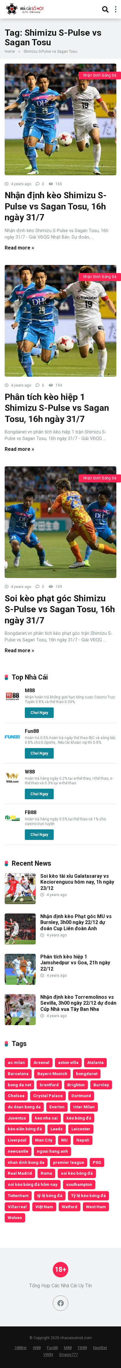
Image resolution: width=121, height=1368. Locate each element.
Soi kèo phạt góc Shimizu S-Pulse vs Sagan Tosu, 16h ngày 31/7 (60, 609)
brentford (49, 1084)
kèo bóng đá (78, 1117)
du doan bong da (24, 1106)
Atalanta (95, 1062)
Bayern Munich (52, 1073)
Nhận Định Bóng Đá (99, 75)
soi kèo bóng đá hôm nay (32, 1184)
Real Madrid (20, 1173)
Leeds (57, 1128)
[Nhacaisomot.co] (25, 9)
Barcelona (18, 1073)
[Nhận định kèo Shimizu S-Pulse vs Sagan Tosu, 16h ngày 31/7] (60, 119)
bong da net (19, 1084)
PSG (97, 1162)
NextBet (100, 1347)
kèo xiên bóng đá (25, 1128)
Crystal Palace (48, 1095)
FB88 (30, 812)
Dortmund (81, 1095)
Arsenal (41, 1062)
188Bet (20, 1347)
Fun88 (32, 731)
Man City (43, 1139)
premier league (68, 1162)
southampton (79, 1184)
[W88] (12, 784)
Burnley (101, 1084)
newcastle (18, 1151)
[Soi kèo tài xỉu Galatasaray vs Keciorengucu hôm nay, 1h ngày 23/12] (20, 902)
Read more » (19, 248)
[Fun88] (12, 743)
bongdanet (86, 1073)
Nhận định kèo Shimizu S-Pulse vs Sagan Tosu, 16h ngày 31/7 (56, 206)
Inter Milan (84, 1106)
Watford (69, 1206)
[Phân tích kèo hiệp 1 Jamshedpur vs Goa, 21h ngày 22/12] (20, 983)
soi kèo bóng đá (77, 1173)
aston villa (68, 1062)
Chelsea (16, 1095)
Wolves (15, 1217)
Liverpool (17, 1139)
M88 (30, 690)
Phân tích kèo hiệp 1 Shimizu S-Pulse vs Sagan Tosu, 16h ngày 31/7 (57, 408)
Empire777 (68, 1354)
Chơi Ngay (39, 713)
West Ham (96, 1206)
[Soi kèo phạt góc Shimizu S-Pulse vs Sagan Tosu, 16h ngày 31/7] (60, 522)
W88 (30, 772)
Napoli (82, 1139)
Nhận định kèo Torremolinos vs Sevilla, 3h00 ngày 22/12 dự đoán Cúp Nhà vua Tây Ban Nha (78, 1003)
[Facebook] (60, 1303)
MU (64, 1139)
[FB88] (12, 824)
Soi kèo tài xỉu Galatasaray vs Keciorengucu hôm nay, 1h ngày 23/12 (77, 882)
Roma (46, 1173)
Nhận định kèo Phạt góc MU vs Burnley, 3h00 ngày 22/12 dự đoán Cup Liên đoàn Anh (76, 922)
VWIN (48, 1354)
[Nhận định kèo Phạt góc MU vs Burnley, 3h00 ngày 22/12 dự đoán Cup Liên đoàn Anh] (20, 943)
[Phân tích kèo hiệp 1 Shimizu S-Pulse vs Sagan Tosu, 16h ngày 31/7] (60, 321)
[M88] (12, 702)
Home (10, 51)
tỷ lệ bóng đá (49, 1195)
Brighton (76, 1084)
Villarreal (17, 1206)
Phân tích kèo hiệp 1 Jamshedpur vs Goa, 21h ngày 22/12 (75, 962)
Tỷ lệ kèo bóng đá (88, 1195)
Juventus (17, 1117)
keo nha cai (46, 1117)
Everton (57, 1106)
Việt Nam (44, 1206)
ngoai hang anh (52, 1151)
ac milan (16, 1062)
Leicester (80, 1128)
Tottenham (18, 1195)
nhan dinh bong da (26, 1162)
